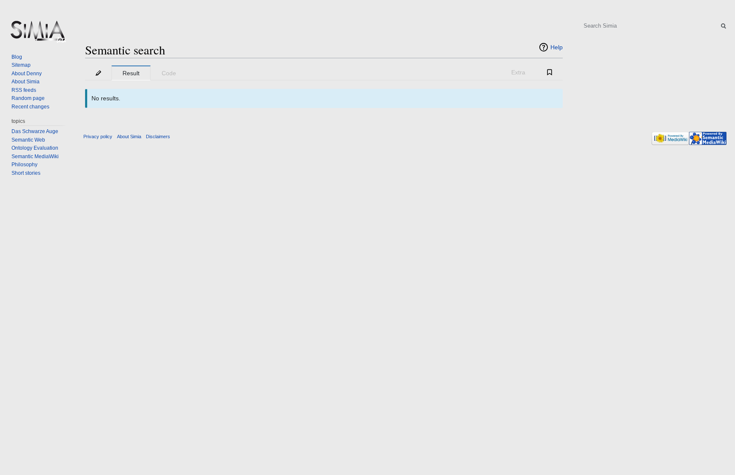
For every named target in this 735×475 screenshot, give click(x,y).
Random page (28, 98)
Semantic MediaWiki (35, 156)
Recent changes (30, 107)
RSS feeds (23, 90)
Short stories (25, 173)
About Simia (25, 82)
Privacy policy (97, 136)
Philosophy (24, 165)
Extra (518, 72)
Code (169, 73)
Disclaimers (158, 136)
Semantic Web (28, 140)
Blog (16, 57)
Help (556, 47)
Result (131, 73)
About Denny (26, 74)
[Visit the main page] (37, 34)
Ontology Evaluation (34, 148)
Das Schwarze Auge (34, 131)
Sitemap (21, 65)
